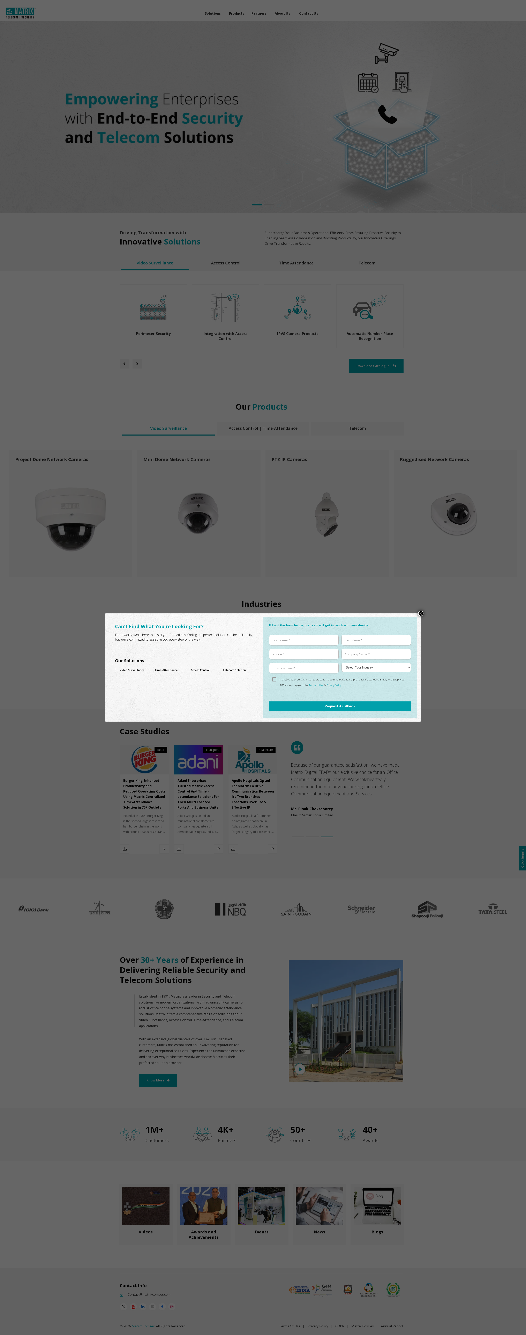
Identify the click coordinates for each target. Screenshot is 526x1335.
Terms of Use (316, 685)
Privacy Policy (333, 685)
